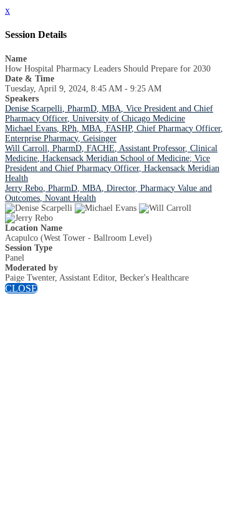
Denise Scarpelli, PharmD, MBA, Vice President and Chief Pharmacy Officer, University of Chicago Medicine (109, 113)
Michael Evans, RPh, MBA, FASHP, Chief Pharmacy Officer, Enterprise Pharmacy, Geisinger (114, 133)
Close (21, 288)
